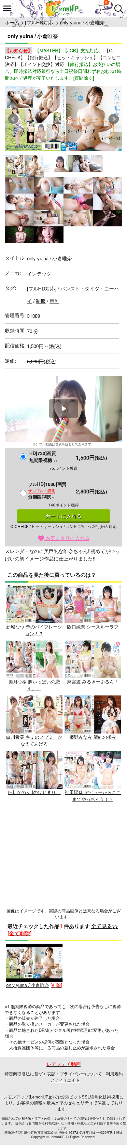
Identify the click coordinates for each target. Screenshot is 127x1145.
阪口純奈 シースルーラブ (93, 626)
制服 (41, 300)
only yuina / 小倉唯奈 (27, 985)
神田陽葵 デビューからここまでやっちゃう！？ (93, 795)
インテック (39, 273)
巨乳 (54, 300)
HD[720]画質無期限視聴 (43, 456)
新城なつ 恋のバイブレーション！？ (34, 630)
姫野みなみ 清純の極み (92, 737)
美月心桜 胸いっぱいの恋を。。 (34, 685)
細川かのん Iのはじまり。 (34, 792)
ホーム (12, 22)
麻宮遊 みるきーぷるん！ (93, 681)
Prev (13, 119)
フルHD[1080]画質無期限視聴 (47, 490)
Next (113, 119)
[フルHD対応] (39, 22)
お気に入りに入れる (67, 537)
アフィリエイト (65, 1080)
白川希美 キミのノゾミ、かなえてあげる (34, 740)
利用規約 (114, 1074)
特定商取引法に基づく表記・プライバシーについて (53, 1074)
